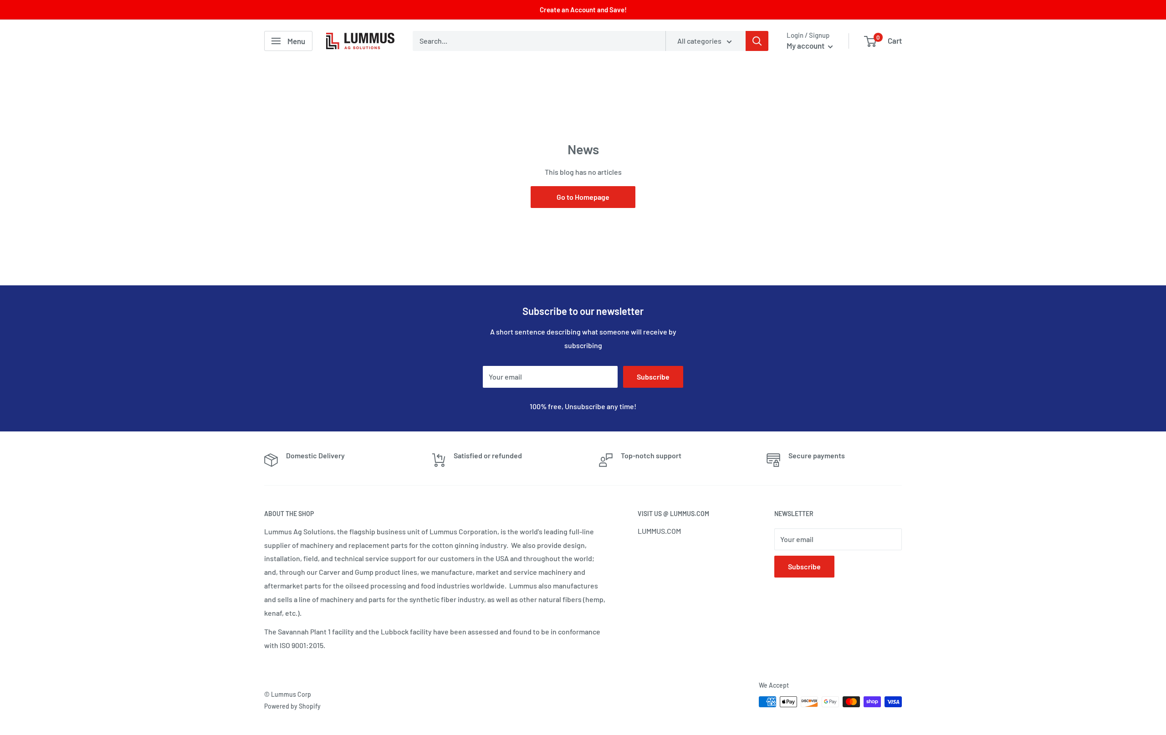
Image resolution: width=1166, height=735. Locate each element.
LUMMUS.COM (659, 531)
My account (806, 45)
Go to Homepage (583, 197)
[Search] (757, 41)
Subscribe (653, 376)
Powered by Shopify (292, 706)
